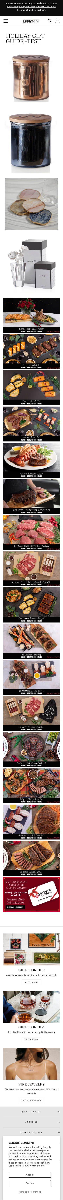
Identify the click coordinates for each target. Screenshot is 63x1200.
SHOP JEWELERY (31, 1100)
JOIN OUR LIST (31, 1111)
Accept (29, 1174)
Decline (30, 1183)
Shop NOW (31, 1039)
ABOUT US (31, 1122)
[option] (31, 7)
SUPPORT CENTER (31, 1132)
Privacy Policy (36, 1165)
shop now (31, 982)
